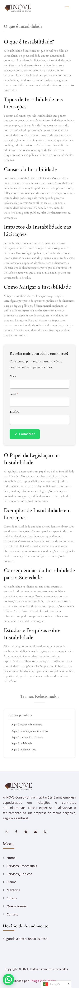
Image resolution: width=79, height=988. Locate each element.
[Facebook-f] (16, 832)
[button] (67, 8)
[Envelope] (35, 832)
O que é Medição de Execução (26, 724)
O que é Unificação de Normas (27, 737)
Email (14, 393)
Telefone (14, 411)
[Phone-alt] (45, 832)
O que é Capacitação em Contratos (29, 731)
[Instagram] (6, 832)
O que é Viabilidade (21, 743)
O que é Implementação (23, 749)
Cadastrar (24, 434)
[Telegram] (26, 832)
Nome (13, 376)
